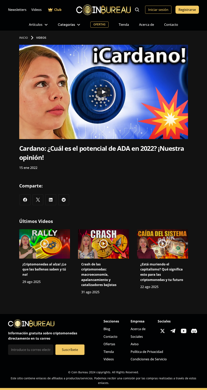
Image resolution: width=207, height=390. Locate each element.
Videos (36, 9)
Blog (107, 329)
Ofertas (109, 344)
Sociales (137, 336)
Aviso (135, 344)
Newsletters (17, 9)
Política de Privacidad (147, 351)
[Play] (103, 92)
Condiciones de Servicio (149, 359)
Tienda (124, 24)
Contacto (171, 24)
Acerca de (146, 24)
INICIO (23, 38)
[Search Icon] (137, 10)
